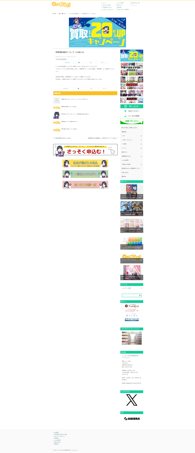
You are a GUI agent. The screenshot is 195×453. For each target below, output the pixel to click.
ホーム (104, 2)
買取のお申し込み (135, 2)
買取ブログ (119, 5)
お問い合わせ (57, 442)
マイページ (134, 5)
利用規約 (56, 438)
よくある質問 (120, 2)
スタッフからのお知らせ (61, 59)
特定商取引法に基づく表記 (60, 434)
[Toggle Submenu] (141, 136)
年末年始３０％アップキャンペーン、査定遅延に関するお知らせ (75, 114)
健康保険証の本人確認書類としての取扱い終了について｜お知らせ (102, 138)
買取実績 (119, 7)
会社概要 (56, 432)
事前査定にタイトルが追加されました (69, 121)
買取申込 (56, 443)
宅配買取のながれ (107, 7)
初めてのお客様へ (107, 5)
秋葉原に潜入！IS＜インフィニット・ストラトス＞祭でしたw (74, 99)
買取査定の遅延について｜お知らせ (68, 106)
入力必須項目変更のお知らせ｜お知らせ (62, 138)
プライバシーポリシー (59, 436)
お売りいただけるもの (108, 9)
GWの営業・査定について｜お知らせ (69, 129)
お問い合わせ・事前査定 (123, 9)
